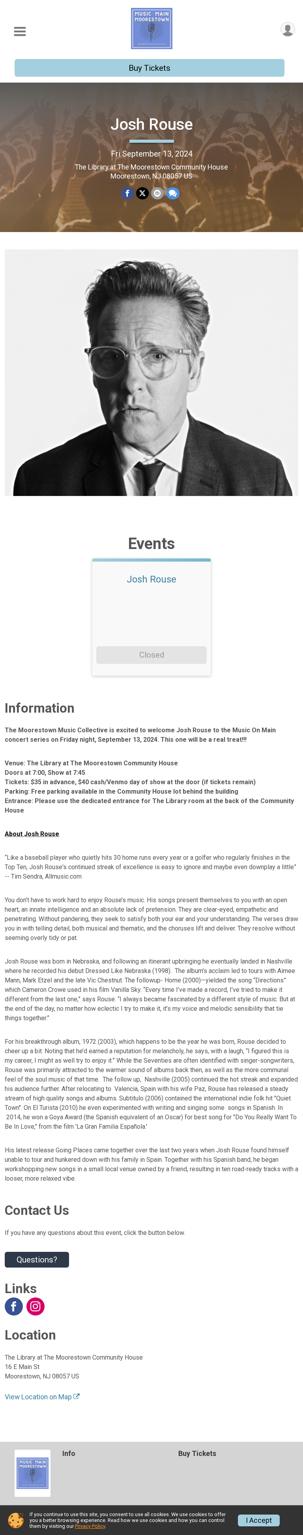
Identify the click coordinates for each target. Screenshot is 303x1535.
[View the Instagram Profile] (35, 1306)
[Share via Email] (157, 193)
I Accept (259, 1520)
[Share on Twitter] (142, 193)
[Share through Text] (173, 193)
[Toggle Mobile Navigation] (20, 32)
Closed (151, 655)
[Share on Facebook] (127, 193)
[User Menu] (288, 29)
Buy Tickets (149, 68)
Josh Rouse (151, 124)
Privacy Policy (90, 1526)
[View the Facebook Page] (14, 1306)
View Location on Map (39, 1397)
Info (68, 1454)
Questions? (37, 1259)
